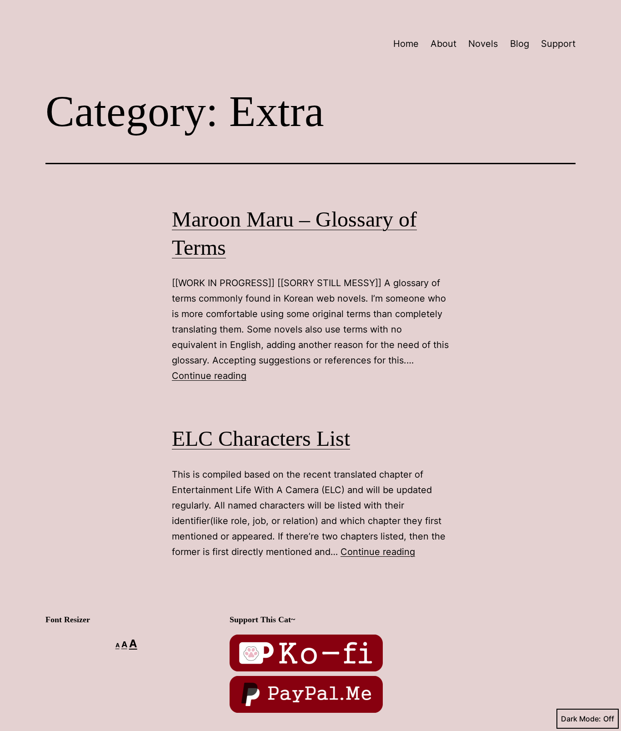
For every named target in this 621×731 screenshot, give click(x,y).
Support (558, 43)
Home (406, 43)
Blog (519, 43)
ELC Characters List (261, 438)
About (443, 43)
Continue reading (209, 375)
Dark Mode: (581, 718)
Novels (483, 43)
